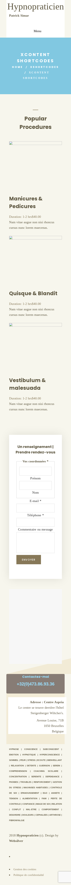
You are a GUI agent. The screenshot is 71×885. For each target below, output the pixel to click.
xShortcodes (44, 67)
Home (17, 67)
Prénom (35, 478)
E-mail (36, 501)
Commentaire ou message (35, 529)
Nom (35, 492)
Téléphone (35, 515)
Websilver (16, 841)
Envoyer (29, 560)
